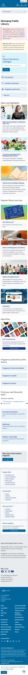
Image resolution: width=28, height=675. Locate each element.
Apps (2, 610)
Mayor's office (4, 632)
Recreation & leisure (20, 608)
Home (2, 605)
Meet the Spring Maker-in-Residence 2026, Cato (14, 122)
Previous (1, 403)
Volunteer (7, 495)
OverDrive (7, 509)
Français (18, 5)
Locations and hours (10, 476)
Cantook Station (9, 514)
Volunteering (18, 624)
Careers (17, 622)
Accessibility (4, 608)
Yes (5, 459)
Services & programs (20, 605)
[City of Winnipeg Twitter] (2, 641)
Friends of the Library (10, 497)
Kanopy (7, 513)
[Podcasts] (13, 641)
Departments (4, 619)
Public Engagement (6, 629)
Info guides (6, 306)
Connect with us (5, 638)
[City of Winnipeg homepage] (5, 591)
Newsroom (3, 634)
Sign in (22, 1)
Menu (25, 5)
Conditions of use (5, 663)
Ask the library (14, 530)
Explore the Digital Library (11, 277)
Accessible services (10, 482)
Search (22, 5)
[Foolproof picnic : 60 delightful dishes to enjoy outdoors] (14, 402)
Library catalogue (9, 478)
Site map (17, 629)
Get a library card (8, 222)
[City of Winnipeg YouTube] (8, 641)
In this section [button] (6, 11)
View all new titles (14, 348)
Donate (7, 494)
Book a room (8, 480)
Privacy (17, 632)
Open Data (3, 613)
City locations (4, 624)
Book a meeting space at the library (14, 247)
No (10, 459)
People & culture (19, 610)
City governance (19, 617)
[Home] (3, 5)
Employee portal (19, 619)
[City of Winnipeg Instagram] (10, 641)
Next (27, 403)
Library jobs (8, 499)
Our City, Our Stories (6, 627)
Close (4, 672)
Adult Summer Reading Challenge (13, 183)
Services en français (10, 484)
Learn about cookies (8, 669)
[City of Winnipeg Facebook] (5, 641)
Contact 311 (4, 622)
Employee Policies (19, 627)
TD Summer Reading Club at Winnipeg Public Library (12, 155)
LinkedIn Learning (9, 516)
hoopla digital (8, 511)
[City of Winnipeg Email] (19, 641)
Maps (2, 615)
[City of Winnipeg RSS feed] (16, 641)
